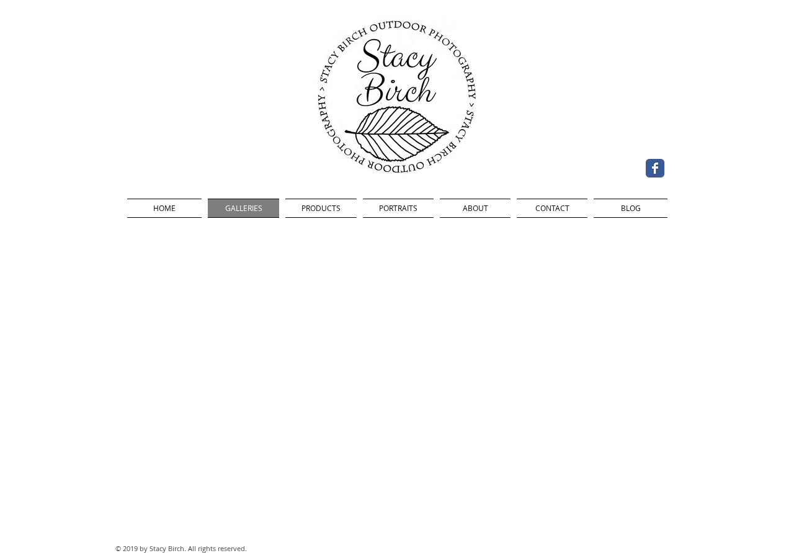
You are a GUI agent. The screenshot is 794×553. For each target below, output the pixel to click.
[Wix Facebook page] (655, 168)
